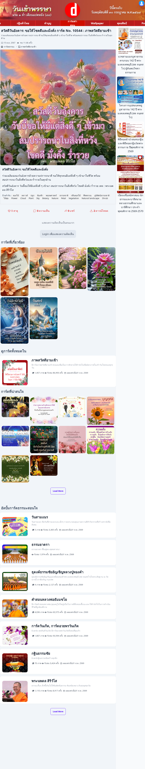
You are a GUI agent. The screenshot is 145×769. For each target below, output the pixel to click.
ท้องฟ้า (40, 195)
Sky (38, 198)
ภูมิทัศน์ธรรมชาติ (101, 195)
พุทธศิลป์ (122, 23)
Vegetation (74, 198)
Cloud (23, 198)
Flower (14, 198)
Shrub (105, 198)
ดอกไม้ (16, 195)
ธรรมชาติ (64, 195)
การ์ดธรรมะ (9, 46)
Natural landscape (90, 198)
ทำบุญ (47, 23)
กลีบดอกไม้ (76, 195)
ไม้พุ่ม (6, 198)
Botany (45, 198)
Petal (63, 198)
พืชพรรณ (87, 195)
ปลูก (32, 195)
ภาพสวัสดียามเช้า (28, 46)
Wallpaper (97, 23)
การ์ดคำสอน (72, 23)
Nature (55, 198)
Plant (31, 198)
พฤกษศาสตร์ (51, 195)
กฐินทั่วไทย (23, 23)
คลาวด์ (25, 195)
